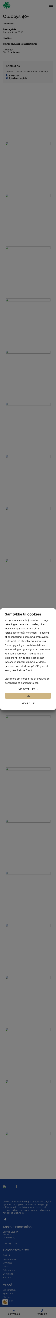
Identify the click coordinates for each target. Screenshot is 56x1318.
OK (28, 695)
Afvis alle (28, 703)
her (36, 682)
